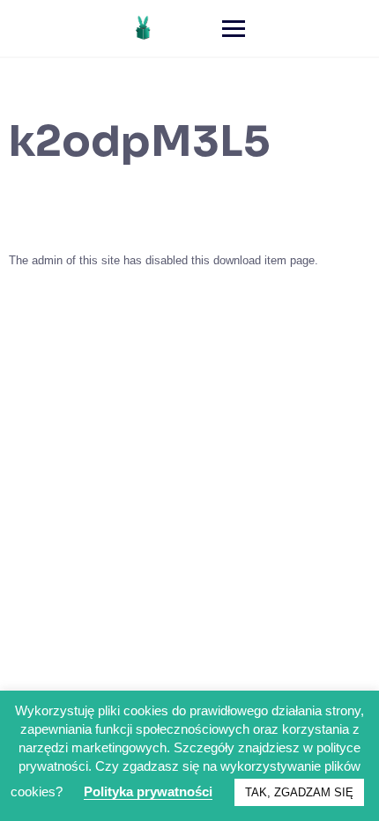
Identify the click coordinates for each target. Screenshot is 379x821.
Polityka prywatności (148, 791)
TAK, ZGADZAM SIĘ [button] (299, 792)
